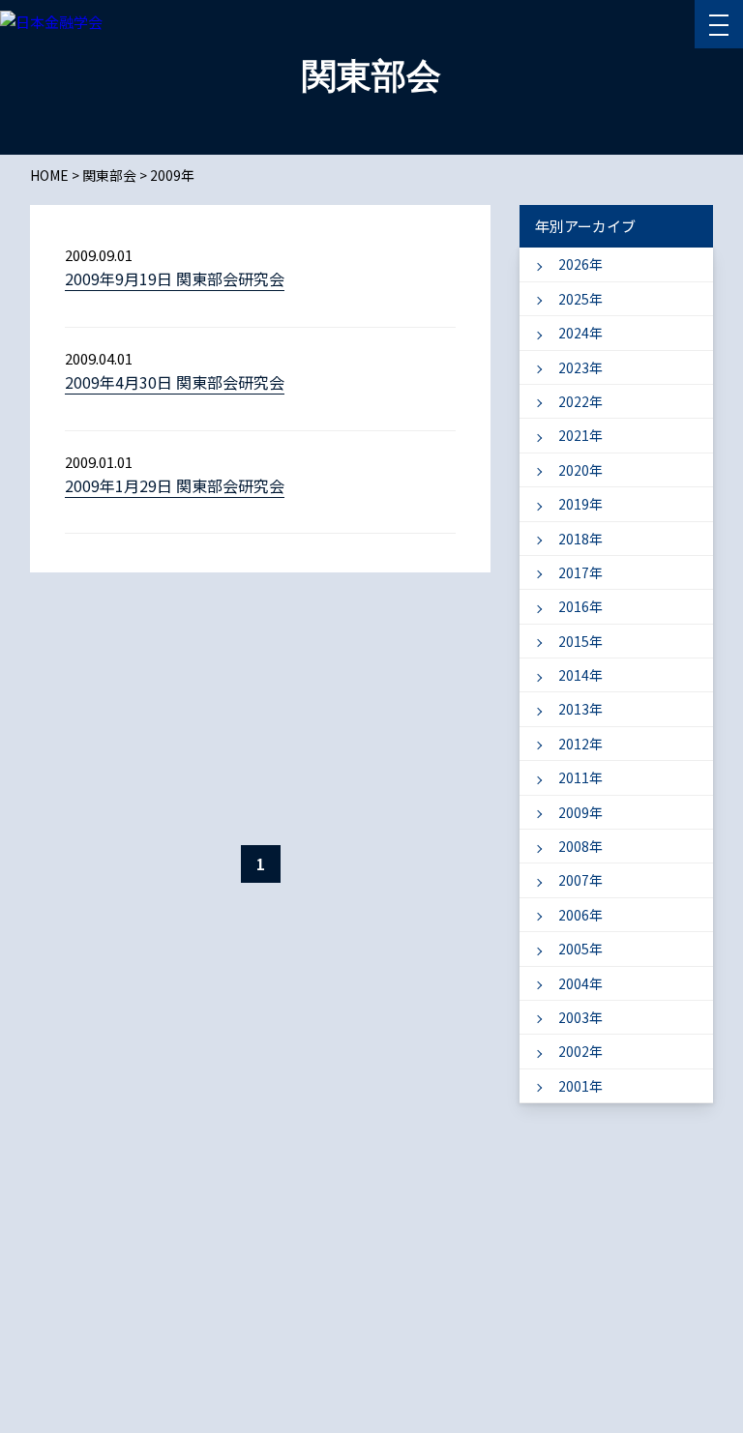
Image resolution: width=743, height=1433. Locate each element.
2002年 (580, 1051)
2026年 (580, 264)
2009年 (580, 812)
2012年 (580, 743)
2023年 (580, 367)
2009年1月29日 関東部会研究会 (174, 485)
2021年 (580, 435)
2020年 (580, 470)
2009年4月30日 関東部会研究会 (174, 382)
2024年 (580, 332)
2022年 (580, 401)
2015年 (580, 641)
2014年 (580, 675)
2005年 (580, 948)
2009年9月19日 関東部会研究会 (174, 278)
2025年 (580, 298)
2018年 (580, 538)
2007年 (580, 880)
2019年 (580, 503)
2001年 (580, 1086)
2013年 (580, 708)
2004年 (580, 983)
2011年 (580, 777)
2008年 (580, 846)
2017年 (580, 572)
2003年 (580, 1017)
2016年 (580, 606)
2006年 (580, 914)
